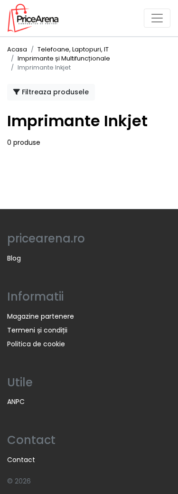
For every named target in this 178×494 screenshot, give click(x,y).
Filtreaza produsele (54, 92)
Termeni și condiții (37, 330)
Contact (21, 459)
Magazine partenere (40, 316)
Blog (14, 258)
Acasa (17, 49)
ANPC (16, 401)
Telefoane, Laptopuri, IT (73, 49)
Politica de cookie (36, 344)
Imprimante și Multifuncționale (64, 58)
